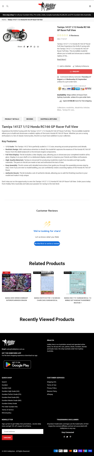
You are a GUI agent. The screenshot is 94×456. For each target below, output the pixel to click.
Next (90, 287)
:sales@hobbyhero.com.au (15, 349)
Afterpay (50, 394)
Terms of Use (51, 385)
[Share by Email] (38, 46)
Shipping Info (51, 382)
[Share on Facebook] (24, 46)
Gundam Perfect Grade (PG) (11, 394)
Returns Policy (52, 391)
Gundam (5, 385)
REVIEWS (29, 119)
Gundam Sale (6, 388)
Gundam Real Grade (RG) (10, 397)
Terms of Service (8, 410)
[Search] (7, 6)
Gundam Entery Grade (9, 403)
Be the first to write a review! (47, 243)
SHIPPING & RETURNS (49, 119)
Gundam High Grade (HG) (10, 391)
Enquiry (75, 71)
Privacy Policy (52, 388)
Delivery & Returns (82, 66)
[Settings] (90, 6)
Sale (6, 272)
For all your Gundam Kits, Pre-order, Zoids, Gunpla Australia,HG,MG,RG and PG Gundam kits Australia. (47, 15)
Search (4, 382)
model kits (70, 108)
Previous (3, 287)
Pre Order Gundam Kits (10, 407)
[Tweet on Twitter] (28, 46)
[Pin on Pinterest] (31, 46)
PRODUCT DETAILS (12, 119)
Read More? (61, 59)
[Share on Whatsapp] (34, 46)
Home (4, 20)
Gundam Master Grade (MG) (11, 400)
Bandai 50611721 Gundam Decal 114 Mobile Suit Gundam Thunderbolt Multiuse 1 (77, 300)
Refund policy (6, 413)
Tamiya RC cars (68, 110)
